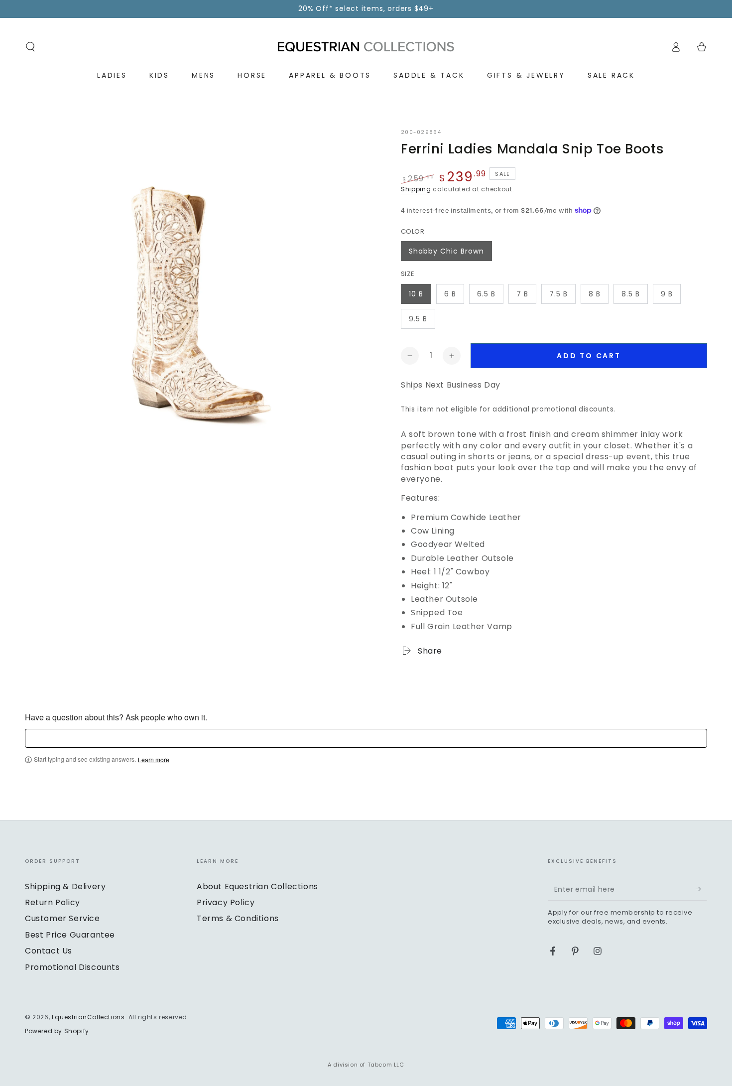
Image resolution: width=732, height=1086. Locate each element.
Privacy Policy (225, 902)
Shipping (416, 189)
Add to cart (589, 356)
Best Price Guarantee (70, 935)
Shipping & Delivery (65, 886)
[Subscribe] (701, 889)
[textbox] (366, 738)
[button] (30, 47)
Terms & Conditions (238, 918)
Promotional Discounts (72, 967)
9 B (667, 294)
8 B (595, 294)
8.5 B (630, 294)
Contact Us (48, 950)
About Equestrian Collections (257, 886)
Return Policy (52, 902)
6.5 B (486, 294)
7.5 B (558, 294)
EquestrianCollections (88, 1017)
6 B (450, 294)
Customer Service (62, 918)
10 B (416, 294)
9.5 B (418, 319)
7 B (522, 294)
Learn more (153, 760)
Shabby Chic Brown (446, 251)
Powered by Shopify (57, 1031)
